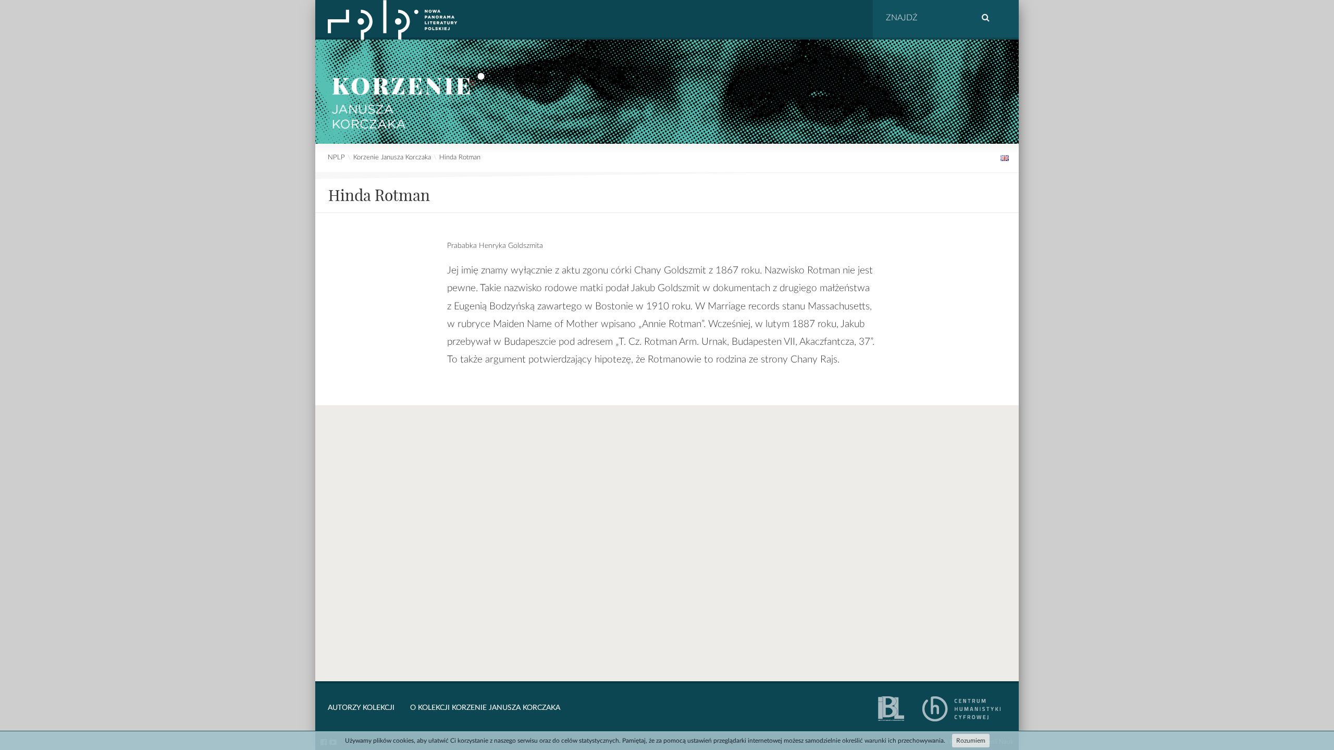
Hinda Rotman (459, 157)
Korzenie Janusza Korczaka (392, 157)
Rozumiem (970, 741)
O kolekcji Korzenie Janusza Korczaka (485, 707)
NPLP (336, 157)
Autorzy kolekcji (361, 707)
